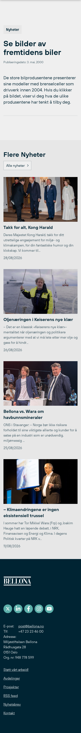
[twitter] (7, 608)
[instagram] (39, 608)
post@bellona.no (31, 626)
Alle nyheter (15, 165)
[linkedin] (18, 608)
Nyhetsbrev (12, 704)
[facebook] (28, 608)
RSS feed (10, 696)
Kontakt (9, 713)
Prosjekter (11, 687)
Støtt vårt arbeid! (16, 670)
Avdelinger (11, 678)
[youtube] (49, 608)
